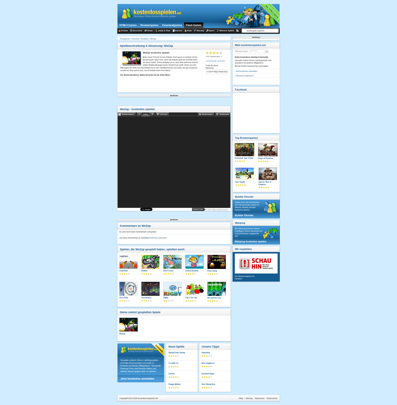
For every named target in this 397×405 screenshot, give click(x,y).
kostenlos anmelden (158, 238)
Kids (189, 31)
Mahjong (240, 223)
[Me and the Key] (216, 289)
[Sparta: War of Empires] (268, 174)
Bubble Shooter (244, 196)
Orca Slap (123, 298)
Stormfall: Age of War (244, 158)
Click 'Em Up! (191, 298)
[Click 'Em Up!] (194, 289)
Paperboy (206, 353)
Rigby (165, 298)
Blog (241, 398)
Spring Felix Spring (176, 353)
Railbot (144, 271)
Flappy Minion (174, 384)
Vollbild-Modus (127, 114)
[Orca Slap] (128, 289)
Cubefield (123, 271)
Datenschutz (272, 398)
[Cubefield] (128, 262)
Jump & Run (164, 31)
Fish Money (146, 298)
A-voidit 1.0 (173, 363)
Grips (150, 31)
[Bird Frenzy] (172, 262)
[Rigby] (172, 289)
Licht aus (163, 114)
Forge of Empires (265, 158)
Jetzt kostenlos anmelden (137, 378)
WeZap (153, 39)
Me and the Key (214, 298)
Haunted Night (208, 374)
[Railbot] (150, 262)
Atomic (171, 374)
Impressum (259, 398)
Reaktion (145, 39)
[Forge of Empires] (268, 150)
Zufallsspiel (224, 114)
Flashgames (125, 39)
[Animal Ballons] (194, 262)
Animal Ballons (192, 271)
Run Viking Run (208, 384)
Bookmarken (207, 114)
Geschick (137, 31)
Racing (200, 31)
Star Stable (240, 182)
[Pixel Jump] (216, 262)
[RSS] (237, 30)
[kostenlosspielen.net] (149, 13)
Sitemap (249, 398)
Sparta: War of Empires (265, 183)
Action (124, 31)
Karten (178, 31)
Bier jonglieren (208, 363)
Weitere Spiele (226, 31)
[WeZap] (128, 325)
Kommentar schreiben (216, 61)
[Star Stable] (244, 174)
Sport (211, 31)
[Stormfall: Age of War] (244, 150)
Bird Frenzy (168, 271)
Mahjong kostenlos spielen (250, 241)
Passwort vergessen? (245, 76)
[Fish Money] (150, 289)
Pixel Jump (212, 271)
